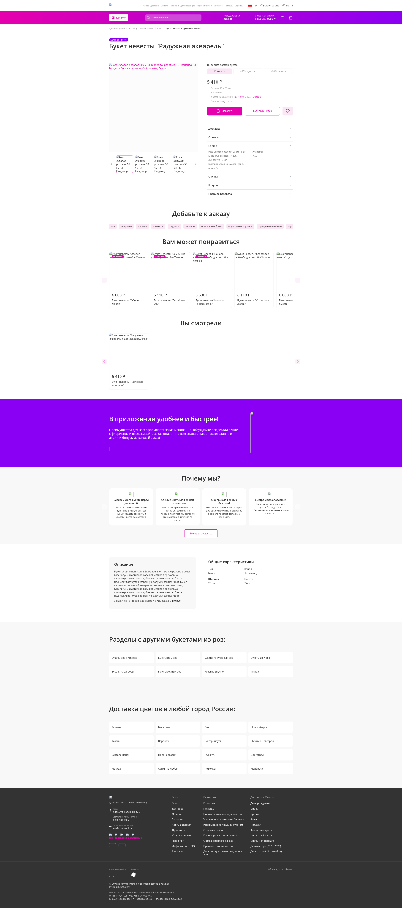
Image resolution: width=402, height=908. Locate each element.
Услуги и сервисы (182, 835)
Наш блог (178, 840)
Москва (116, 768)
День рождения (260, 803)
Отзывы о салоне (213, 830)
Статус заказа (271, 5)
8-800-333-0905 (121, 819)
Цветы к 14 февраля (262, 840)
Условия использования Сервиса (223, 819)
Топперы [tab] (190, 226)
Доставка (154, 5)
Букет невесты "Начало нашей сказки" (210, 280)
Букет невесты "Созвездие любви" (253, 299)
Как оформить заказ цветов (220, 835)
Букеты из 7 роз (260, 657)
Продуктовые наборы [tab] (270, 226)
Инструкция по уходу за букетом (223, 824)
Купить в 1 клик (262, 111)
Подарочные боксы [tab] (211, 226)
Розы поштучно (214, 671)
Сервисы (239, 5)
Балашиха (164, 727)
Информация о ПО (183, 846)
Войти (289, 5)
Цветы (254, 808)
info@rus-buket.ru (122, 828)
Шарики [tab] (142, 226)
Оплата (164, 5)
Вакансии (178, 851)
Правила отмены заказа (218, 846)
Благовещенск (120, 755)
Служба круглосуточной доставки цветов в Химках (140, 883)
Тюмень (116, 727)
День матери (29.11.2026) (265, 846)
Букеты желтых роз (169, 671)
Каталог (121, 17)
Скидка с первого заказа (218, 840)
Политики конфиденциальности (222, 814)
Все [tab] (113, 226)
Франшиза (178, 830)
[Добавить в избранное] (287, 111)
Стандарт (219, 71)
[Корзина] (290, 17)
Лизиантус (214, 159)
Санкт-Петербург (168, 768)
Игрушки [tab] (174, 226)
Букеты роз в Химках (124, 657)
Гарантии (174, 5)
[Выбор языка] (250, 6)
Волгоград (257, 755)
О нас (146, 5)
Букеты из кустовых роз (218, 657)
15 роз (255, 671)
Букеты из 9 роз (167, 657)
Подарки (255, 824)
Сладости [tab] (158, 226)
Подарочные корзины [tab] (240, 226)
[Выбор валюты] (256, 6)
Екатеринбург (212, 741)
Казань (116, 741)
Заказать (227, 111)
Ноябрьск (257, 768)
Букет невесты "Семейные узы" (169, 280)
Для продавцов (187, 5)
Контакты (218, 5)
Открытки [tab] (126, 226)
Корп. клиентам (204, 5)
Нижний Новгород (262, 741)
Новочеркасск (167, 755)
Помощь (229, 5)
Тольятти (209, 755)
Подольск (210, 768)
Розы (253, 819)
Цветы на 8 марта (261, 835)
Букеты (254, 814)
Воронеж (163, 741)
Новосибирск (259, 727)
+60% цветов (278, 71)
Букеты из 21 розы (123, 671)
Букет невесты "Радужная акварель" (127, 380)
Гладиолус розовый (218, 155)
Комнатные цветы (261, 830)
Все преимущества (201, 533)
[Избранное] (282, 17)
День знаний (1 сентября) (266, 851)
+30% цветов (247, 71)
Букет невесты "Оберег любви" (126, 280)
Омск (207, 727)
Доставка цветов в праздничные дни (223, 853)
